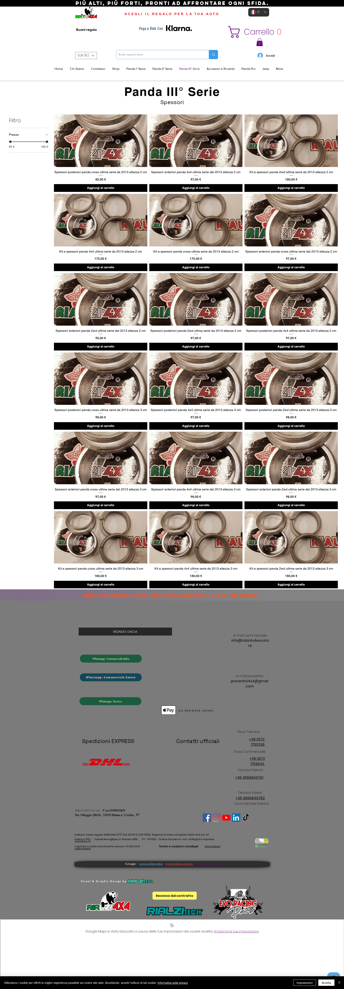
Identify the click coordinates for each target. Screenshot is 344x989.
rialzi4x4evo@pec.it (107, 839)
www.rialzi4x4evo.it (179, 864)
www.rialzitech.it (151, 864)
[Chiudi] (339, 982)
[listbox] (86, 55)
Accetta (326, 983)
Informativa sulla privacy (172, 983)
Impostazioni (305, 983)
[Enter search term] (213, 54)
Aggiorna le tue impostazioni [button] (236, 931)
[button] (257, 32)
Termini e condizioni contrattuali (178, 846)
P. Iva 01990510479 (114, 810)
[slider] (10, 141)
